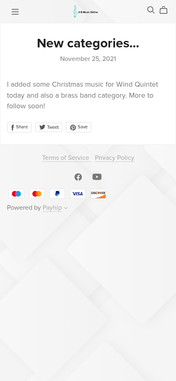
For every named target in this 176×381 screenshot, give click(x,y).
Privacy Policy (114, 158)
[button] (65, 209)
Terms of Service (66, 158)
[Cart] (166, 10)
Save (82, 127)
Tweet (52, 127)
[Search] (151, 10)
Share (21, 127)
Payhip (52, 208)
